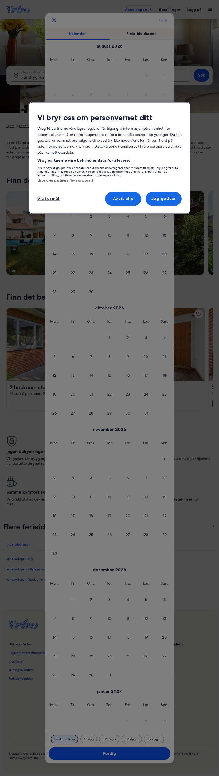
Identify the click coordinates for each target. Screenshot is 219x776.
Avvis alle (123, 198)
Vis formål (48, 198)
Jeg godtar (163, 198)
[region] (109, 158)
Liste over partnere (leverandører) (65, 180)
